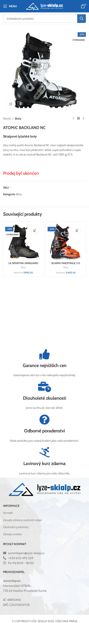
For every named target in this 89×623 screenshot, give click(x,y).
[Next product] (83, 118)
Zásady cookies (12, 534)
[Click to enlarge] (11, 104)
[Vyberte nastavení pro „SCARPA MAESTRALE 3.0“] (77, 230)
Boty (18, 118)
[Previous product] (73, 118)
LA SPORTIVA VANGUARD (23, 263)
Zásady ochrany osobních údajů (22, 520)
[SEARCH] (81, 18)
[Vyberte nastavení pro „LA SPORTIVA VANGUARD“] (34, 230)
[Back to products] (78, 118)
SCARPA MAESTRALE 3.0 (65, 263)
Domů (7, 118)
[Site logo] (44, 6)
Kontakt (8, 513)
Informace (11, 506)
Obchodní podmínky (16, 527)
